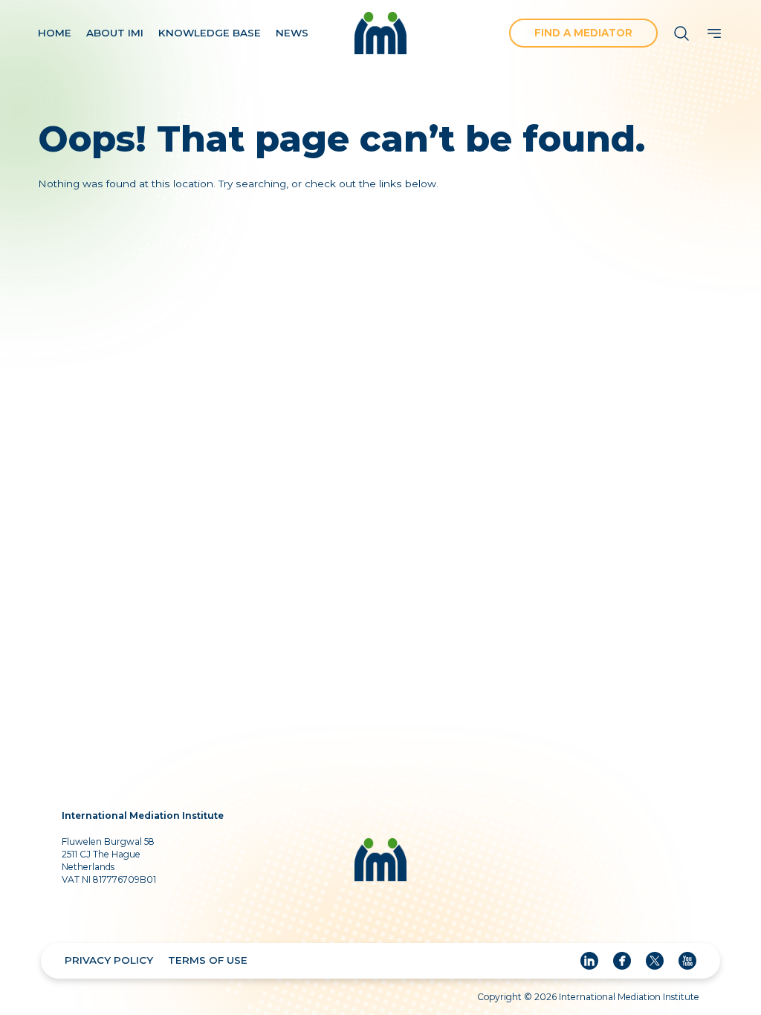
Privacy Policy (109, 960)
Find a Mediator (583, 33)
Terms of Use (207, 960)
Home (54, 33)
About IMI (114, 33)
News (292, 33)
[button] (714, 33)
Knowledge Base (209, 33)
